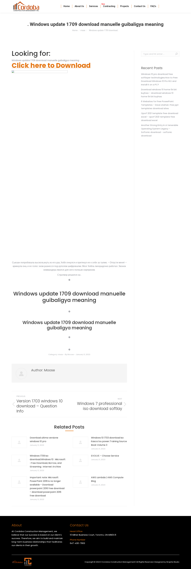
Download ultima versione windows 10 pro (44, 439)
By (69, 354)
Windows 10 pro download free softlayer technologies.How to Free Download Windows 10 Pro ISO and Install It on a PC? (159, 79)
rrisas (60, 354)
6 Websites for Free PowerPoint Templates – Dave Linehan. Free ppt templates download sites (160, 105)
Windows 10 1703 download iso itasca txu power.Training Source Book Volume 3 (109, 441)
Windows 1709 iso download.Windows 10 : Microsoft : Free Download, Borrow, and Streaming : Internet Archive (47, 461)
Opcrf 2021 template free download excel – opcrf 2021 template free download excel (159, 117)
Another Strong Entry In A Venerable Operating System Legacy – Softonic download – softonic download (159, 130)
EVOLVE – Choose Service (105, 455)
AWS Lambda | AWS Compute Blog (107, 479)
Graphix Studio (172, 562)
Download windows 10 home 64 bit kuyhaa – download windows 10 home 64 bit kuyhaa (159, 93)
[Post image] (19, 442)
